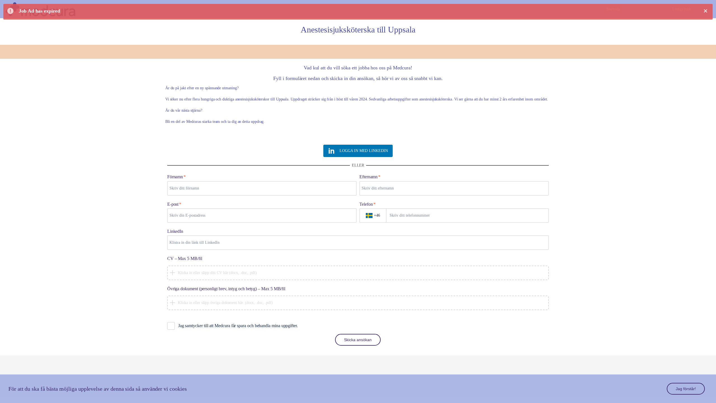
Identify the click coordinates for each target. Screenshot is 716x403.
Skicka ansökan (358, 340)
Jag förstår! (686, 388)
